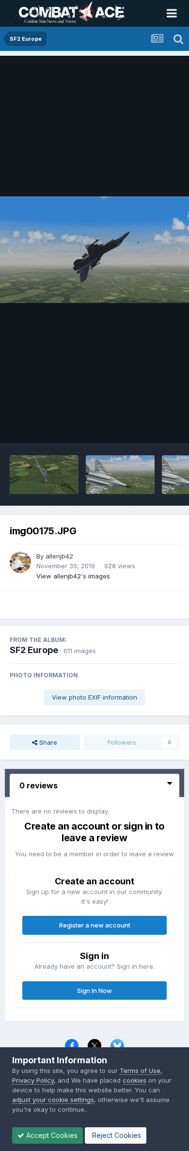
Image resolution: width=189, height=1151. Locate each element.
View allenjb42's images (73, 576)
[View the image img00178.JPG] (120, 474)
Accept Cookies (51, 1135)
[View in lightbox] (94, 249)
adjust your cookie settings (53, 1099)
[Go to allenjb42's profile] (20, 562)
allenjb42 (59, 556)
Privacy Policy (33, 1080)
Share (47, 742)
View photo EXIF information (94, 697)
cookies (134, 1080)
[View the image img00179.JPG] (44, 474)
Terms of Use (140, 1070)
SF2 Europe (34, 650)
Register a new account (94, 925)
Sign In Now (94, 990)
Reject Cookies (115, 1135)
